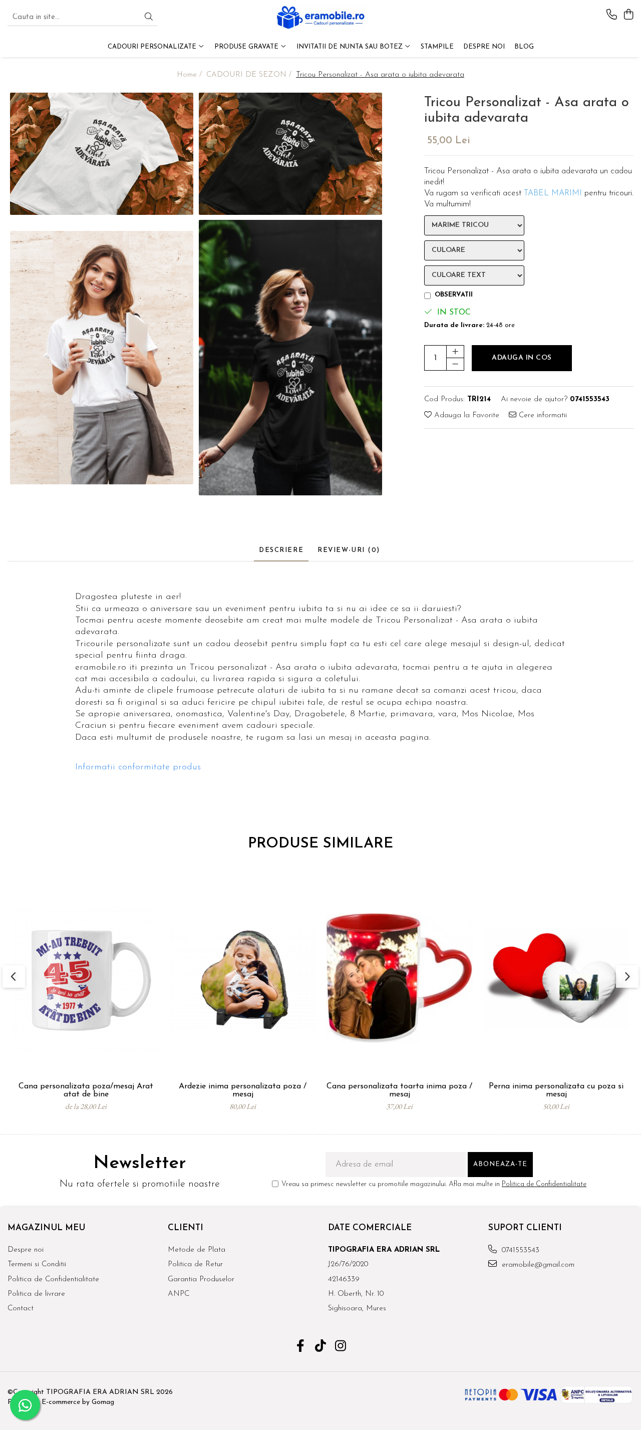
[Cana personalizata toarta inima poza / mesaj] (399, 978)
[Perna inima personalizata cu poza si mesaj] (556, 978)
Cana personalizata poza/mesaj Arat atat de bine (86, 1090)
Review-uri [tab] (348, 550)
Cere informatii (541, 415)
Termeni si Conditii (37, 1264)
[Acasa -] (320, 17)
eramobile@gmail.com (536, 1265)
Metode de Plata (196, 1250)
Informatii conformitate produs (138, 767)
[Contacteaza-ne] (611, 15)
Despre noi (26, 1250)
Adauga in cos (522, 358)
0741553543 (519, 1250)
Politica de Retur (195, 1264)
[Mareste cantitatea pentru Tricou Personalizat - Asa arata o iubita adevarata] (455, 351)
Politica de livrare (36, 1294)
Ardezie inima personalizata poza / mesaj (242, 1090)
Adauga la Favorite (465, 415)
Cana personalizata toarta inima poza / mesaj (399, 1090)
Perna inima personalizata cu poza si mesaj (556, 1090)
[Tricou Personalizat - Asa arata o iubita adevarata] (102, 154)
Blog (524, 47)
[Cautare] (149, 18)
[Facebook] (300, 1347)
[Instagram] (341, 1347)
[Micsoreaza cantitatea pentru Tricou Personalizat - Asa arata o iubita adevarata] (455, 364)
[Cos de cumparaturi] (628, 15)
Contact (21, 1308)
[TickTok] (321, 1347)
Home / (190, 75)
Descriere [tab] (281, 550)
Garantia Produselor (201, 1279)
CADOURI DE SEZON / (250, 75)
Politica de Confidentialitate (544, 1184)
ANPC (178, 1294)
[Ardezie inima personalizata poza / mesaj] (242, 978)
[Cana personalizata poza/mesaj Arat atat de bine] (86, 978)
